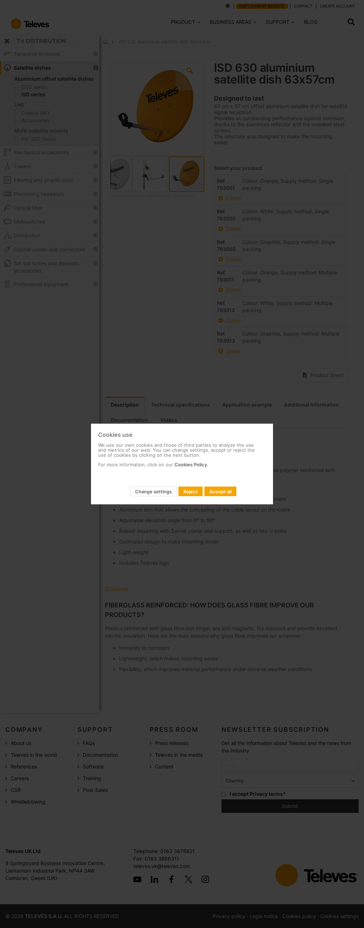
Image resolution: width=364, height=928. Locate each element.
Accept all (220, 491)
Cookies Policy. (191, 464)
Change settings (153, 491)
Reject (190, 491)
